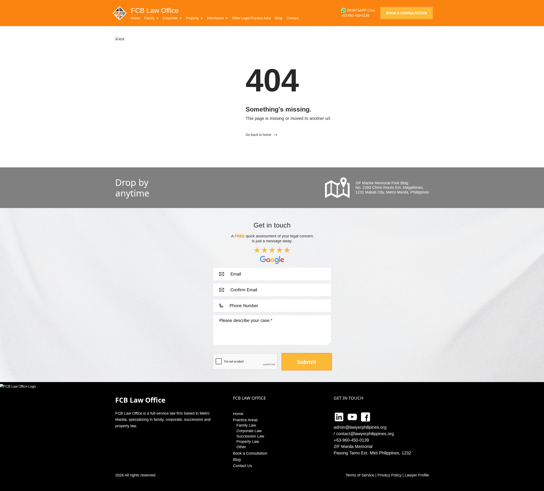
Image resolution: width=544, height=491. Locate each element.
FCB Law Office (155, 10)
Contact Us (242, 466)
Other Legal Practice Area (251, 18)
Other (241, 447)
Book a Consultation (406, 13)
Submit (306, 361)
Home (135, 18)
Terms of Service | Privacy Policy (373, 475)
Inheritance (215, 18)
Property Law (247, 441)
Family (149, 18)
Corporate (170, 18)
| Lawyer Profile (415, 475)
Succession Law (250, 436)
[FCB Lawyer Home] (120, 13)
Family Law (246, 425)
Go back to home (258, 135)
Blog (278, 18)
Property (192, 18)
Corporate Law (249, 431)
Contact (292, 18)
